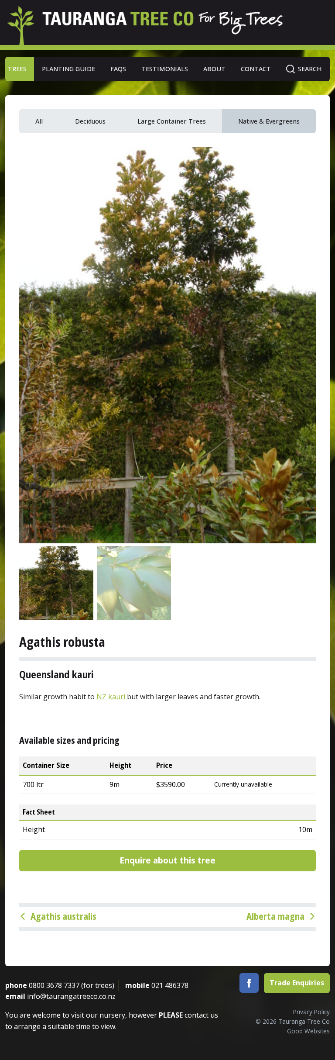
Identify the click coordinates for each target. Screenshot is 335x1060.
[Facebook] (249, 983)
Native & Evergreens (269, 121)
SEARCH (310, 69)
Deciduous (90, 121)
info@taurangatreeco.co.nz (71, 996)
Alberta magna (275, 916)
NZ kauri (110, 696)
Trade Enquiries (297, 982)
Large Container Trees (171, 121)
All (39, 121)
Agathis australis (63, 916)
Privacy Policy (311, 1012)
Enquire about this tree (167, 860)
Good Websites (308, 1031)
